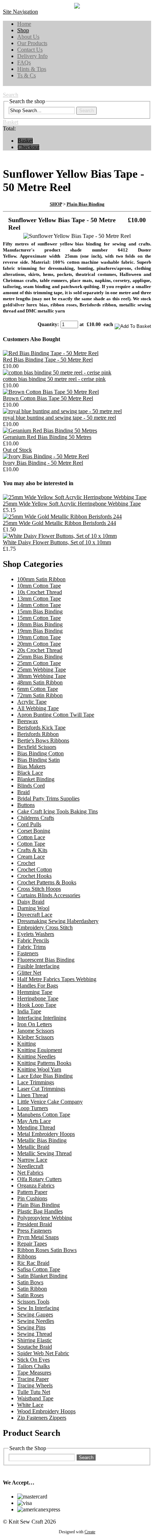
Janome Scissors (35, 1031)
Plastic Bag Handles (40, 1211)
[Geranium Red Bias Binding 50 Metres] (50, 430)
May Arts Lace (34, 1121)
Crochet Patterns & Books (46, 882)
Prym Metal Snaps (38, 1237)
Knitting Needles (36, 1056)
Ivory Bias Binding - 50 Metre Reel (43, 463)
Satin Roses (30, 1295)
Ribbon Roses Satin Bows (47, 1250)
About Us (28, 37)
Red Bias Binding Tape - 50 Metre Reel (48, 360)
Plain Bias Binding (86, 204)
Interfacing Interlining (41, 1018)
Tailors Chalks (33, 1366)
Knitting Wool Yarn (39, 1069)
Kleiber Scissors (35, 1037)
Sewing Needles (35, 1321)
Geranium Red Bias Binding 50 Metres (47, 437)
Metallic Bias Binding (42, 1140)
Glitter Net (29, 973)
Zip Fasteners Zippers (41, 1418)
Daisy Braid (30, 902)
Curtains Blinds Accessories (48, 895)
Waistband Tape (35, 1398)
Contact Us (30, 50)
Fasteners (27, 953)
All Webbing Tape (38, 708)
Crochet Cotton (34, 869)
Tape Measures (34, 1373)
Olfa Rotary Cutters (39, 1179)
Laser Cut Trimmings (41, 1089)
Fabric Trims (31, 947)
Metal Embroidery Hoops (46, 1134)
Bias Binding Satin (38, 760)
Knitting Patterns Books (44, 1063)
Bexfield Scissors (36, 747)
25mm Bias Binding (40, 657)
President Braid (34, 1224)
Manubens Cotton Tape (43, 1115)
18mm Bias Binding (40, 624)
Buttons (26, 805)
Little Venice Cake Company (50, 1102)
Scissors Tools (33, 1302)
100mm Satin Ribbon (41, 579)
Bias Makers (31, 766)
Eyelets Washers (35, 934)
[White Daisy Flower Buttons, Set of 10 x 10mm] (60, 536)
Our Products (32, 43)
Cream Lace (31, 857)
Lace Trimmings (35, 1082)
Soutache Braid (34, 1347)
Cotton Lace (31, 837)
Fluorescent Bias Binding (45, 960)
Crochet (26, 863)
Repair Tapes (32, 1244)
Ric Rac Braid (33, 1263)
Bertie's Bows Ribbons (43, 740)
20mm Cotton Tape (39, 644)
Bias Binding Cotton (40, 753)
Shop (23, 30)
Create (90, 1531)
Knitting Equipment (39, 1050)
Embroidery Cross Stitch (45, 927)
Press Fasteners (34, 1231)
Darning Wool (33, 908)
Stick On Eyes (33, 1360)
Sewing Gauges (35, 1314)
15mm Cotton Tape (39, 618)
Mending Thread (36, 1127)
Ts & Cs (26, 75)
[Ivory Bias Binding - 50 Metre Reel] (46, 456)
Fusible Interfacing (38, 966)
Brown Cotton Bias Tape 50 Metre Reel (48, 398)
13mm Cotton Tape (39, 599)
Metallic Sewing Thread (44, 1153)
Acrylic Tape (32, 702)
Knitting (26, 1044)
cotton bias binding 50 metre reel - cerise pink (54, 379)
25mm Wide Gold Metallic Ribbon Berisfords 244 (59, 523)
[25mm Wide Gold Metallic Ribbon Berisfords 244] (62, 516)
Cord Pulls (29, 824)
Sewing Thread (34, 1334)
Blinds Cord (31, 786)
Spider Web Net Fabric (43, 1353)
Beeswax (27, 721)
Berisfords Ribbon (38, 734)
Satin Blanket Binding (42, 1276)
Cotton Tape (31, 844)
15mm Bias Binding (40, 611)
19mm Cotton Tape (39, 637)
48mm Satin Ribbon (40, 682)
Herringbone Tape (37, 998)
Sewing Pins (31, 1327)
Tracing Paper (33, 1379)
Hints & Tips (31, 69)
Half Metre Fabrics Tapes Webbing (56, 979)
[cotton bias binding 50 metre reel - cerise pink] (57, 372)
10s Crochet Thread (39, 592)
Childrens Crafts (35, 818)
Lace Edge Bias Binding (45, 1076)
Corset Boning (33, 831)
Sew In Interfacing (38, 1308)
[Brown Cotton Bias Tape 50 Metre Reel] (51, 392)
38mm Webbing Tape (41, 676)
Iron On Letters (34, 1024)
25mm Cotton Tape (39, 663)
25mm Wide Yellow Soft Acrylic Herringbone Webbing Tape (72, 504)
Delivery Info (32, 56)
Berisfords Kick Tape (41, 728)
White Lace (30, 1405)
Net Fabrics (30, 1173)
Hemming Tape (34, 992)
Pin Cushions (32, 1198)
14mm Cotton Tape (39, 605)
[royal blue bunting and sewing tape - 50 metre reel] (62, 411)
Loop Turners (32, 1108)
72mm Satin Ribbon (40, 695)
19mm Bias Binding (40, 631)
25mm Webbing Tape (41, 669)
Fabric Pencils (33, 940)
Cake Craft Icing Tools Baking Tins (57, 811)
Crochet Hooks (34, 876)
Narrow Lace (32, 1160)
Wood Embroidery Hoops (46, 1411)
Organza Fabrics (35, 1185)
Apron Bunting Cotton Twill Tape (55, 715)
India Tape (29, 1011)
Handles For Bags (37, 986)
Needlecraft (30, 1166)
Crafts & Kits (32, 850)
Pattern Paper (32, 1192)
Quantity (47, 324)
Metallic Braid (33, 1147)
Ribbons (26, 1256)
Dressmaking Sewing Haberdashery (57, 921)
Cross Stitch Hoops (39, 889)
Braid (23, 792)
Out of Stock (17, 450)
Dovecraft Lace (34, 915)
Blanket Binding (35, 779)
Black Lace (30, 773)
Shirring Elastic (34, 1340)
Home (24, 24)
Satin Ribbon (32, 1289)
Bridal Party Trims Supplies (48, 798)
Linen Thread (32, 1095)
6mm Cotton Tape (37, 689)
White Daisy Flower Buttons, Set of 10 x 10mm (57, 542)
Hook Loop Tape (36, 1005)
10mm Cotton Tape (39, 586)
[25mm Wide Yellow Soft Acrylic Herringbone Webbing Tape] (74, 497)
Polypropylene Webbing (44, 1218)
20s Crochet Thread (39, 650)
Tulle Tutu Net (33, 1392)
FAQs (24, 62)
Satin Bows (30, 1282)
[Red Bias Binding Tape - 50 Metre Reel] (50, 353)
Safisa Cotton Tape (38, 1269)
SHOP (56, 204)
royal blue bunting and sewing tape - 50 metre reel (59, 418)
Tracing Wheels (35, 1385)
